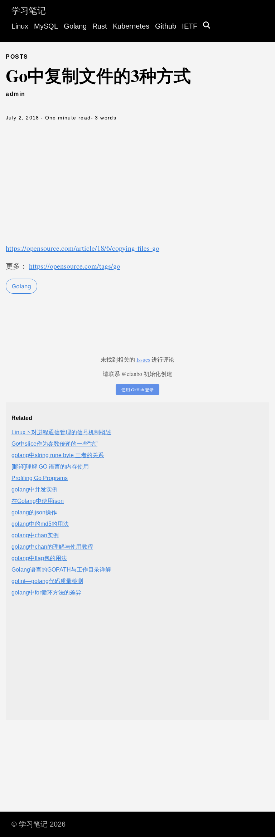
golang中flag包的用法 (39, 558)
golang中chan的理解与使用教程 (52, 547)
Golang (75, 26)
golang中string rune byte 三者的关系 (57, 455)
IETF (189, 26)
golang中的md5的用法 (40, 524)
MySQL (46, 26)
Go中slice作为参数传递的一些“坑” (54, 444)
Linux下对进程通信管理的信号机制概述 (61, 432)
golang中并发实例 (34, 489)
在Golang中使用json (37, 501)
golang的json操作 (34, 512)
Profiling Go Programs (39, 478)
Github (165, 26)
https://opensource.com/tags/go (74, 266)
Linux (19, 26)
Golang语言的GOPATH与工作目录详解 (61, 570)
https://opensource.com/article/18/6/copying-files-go (82, 248)
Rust (99, 26)
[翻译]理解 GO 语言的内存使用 (50, 467)
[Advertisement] (137, 186)
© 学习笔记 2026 (38, 824)
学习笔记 (28, 10)
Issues (143, 359)
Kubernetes (131, 26)
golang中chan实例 (35, 535)
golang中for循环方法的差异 (46, 592)
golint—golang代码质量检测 (47, 581)
